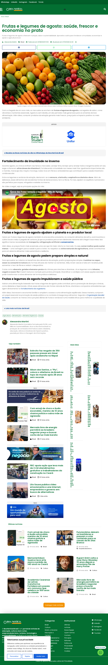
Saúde (41, 316)
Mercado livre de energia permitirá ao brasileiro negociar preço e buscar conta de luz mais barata (43, 431)
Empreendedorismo (52, 638)
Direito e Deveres (51, 630)
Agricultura (6, 316)
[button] (19, 47)
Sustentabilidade (51, 643)
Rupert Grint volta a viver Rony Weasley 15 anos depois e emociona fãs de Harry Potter (87, 562)
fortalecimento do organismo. (33, 288)
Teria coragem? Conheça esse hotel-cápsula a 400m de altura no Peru (72, 371)
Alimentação (16, 316)
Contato (67, 635)
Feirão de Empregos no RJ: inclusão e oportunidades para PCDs (89, 368)
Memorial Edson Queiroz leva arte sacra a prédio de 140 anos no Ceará (38, 561)
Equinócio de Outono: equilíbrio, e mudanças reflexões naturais (71, 417)
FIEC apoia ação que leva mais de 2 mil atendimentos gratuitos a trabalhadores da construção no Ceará (46, 469)
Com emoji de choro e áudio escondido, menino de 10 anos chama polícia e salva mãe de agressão (46, 412)
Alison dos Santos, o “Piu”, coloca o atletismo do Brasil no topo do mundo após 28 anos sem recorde (46, 373)
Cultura (47, 627)
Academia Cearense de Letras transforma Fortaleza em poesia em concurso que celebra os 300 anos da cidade (39, 586)
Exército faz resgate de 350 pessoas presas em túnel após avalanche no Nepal (45, 353)
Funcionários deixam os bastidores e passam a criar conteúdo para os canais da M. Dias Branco (88, 537)
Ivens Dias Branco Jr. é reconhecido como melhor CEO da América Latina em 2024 (72, 465)
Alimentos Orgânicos (30, 316)
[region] (27, 648)
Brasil (7, 16)
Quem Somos (69, 633)
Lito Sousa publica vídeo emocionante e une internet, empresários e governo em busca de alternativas (45, 488)
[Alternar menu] (65, 9)
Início (2, 16)
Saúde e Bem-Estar (52, 640)
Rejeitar (27, 656)
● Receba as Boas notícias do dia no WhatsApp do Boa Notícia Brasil (34, 153)
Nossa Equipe (69, 630)
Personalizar (14, 656)
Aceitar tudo (40, 656)
